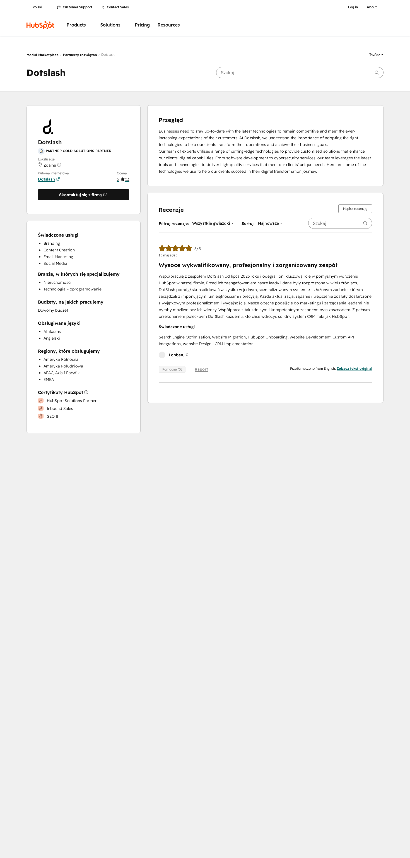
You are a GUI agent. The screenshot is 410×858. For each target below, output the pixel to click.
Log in (353, 7)
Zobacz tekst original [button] (354, 368)
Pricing (142, 25)
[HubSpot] (40, 25)
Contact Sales (118, 7)
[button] (376, 54)
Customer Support (77, 7)
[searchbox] (300, 72)
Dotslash (46, 179)
